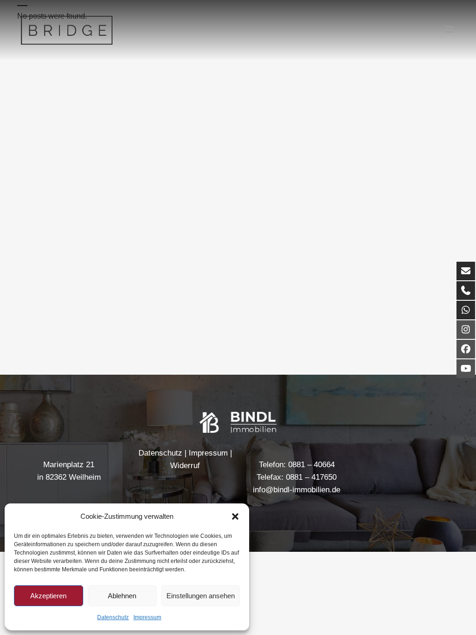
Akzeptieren (48, 596)
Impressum (147, 617)
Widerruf (185, 465)
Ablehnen (122, 596)
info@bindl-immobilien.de (296, 489)
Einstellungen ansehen (200, 596)
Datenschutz (113, 617)
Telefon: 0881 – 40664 (297, 464)
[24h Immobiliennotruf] (465, 310)
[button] (235, 516)
